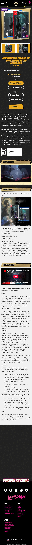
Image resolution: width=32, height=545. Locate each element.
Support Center (21, 510)
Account (26, 3)
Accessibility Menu (9, 525)
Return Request (22, 512)
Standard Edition (16, 83)
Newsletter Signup (9, 513)
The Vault (7, 510)
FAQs (19, 509)
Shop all (7, 512)
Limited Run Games (16, 3)
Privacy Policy (8, 522)
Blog (19, 506)
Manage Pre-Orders (21, 515)
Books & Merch (8, 509)
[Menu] (2, 3)
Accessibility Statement (8, 527)
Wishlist (23, 3)
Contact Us (20, 513)
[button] (4, 23)
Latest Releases (9, 506)
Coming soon (8, 507)
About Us (20, 507)
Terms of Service (9, 524)
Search (6, 3)
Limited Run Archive (8, 530)
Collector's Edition (16, 87)
